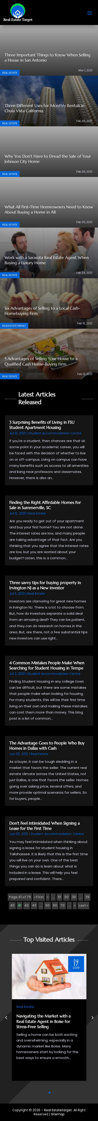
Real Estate (9, 73)
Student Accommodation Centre (54, 433)
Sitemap (57, 1114)
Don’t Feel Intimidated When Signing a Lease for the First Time (44, 825)
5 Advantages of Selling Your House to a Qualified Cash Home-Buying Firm (41, 361)
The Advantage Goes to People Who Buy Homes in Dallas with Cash (47, 745)
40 (12, 905)
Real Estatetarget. (58, 1110)
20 (66, 897)
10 (59, 897)
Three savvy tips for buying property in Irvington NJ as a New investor (45, 585)
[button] (92, 1017)
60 (55, 905)
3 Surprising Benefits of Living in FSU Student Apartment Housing (42, 425)
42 (26, 905)
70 (62, 905)
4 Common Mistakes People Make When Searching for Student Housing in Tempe (46, 665)
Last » (83, 905)
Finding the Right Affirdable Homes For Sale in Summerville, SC (45, 505)
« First (39, 897)
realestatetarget (14, 326)
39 (87, 897)
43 (34, 905)
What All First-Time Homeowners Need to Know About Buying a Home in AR (49, 209)
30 (74, 897)
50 (47, 905)
